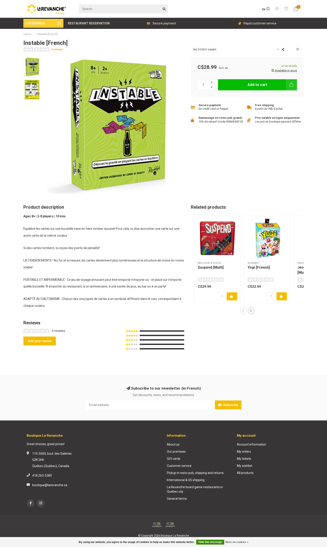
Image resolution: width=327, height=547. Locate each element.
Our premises (176, 451)
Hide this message (210, 542)
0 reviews (57, 49)
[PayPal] (170, 524)
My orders (244, 451)
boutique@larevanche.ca (49, 485)
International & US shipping (185, 480)
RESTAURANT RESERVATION (89, 23)
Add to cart (257, 84)
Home (27, 34)
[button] (243, 310)
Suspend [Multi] (211, 267)
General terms (177, 498)
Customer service (179, 466)
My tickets (244, 458)
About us (173, 444)
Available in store (285, 70)
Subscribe (230, 405)
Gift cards (173, 458)
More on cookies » (236, 542)
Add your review (39, 341)
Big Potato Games (204, 49)
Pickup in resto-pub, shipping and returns (195, 473)
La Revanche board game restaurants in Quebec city (195, 489)
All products (245, 473)
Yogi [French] (259, 267)
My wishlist (244, 466)
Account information (251, 444)
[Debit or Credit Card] (156, 524)
